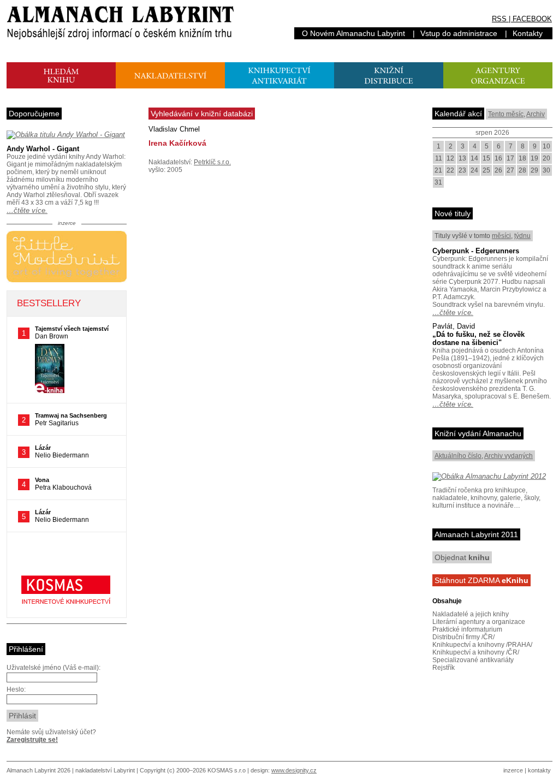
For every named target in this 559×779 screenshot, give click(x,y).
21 (438, 170)
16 (498, 158)
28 (522, 170)
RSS (499, 19)
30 (546, 170)
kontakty (539, 770)
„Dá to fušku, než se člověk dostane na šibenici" (478, 338)
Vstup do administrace (458, 33)
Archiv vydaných (508, 456)
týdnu (522, 236)
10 (546, 146)
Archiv (535, 114)
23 (462, 170)
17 (510, 158)
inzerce (513, 770)
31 (438, 182)
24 (474, 170)
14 (474, 158)
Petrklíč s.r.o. (212, 162)
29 (534, 170)
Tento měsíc (506, 114)
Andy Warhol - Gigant (43, 149)
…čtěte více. (27, 210)
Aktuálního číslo (458, 456)
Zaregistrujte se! (32, 740)
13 (462, 158)
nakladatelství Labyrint (105, 770)
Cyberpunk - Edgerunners (475, 251)
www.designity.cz (294, 770)
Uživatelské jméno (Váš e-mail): (53, 667)
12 (450, 158)
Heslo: (16, 689)
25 (486, 170)
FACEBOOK (532, 19)
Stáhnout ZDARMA (481, 580)
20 (546, 158)
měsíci (501, 236)
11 (438, 158)
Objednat (462, 557)
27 (510, 170)
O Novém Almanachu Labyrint (353, 33)
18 (522, 158)
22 (450, 170)
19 (534, 158)
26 (498, 170)
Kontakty (528, 33)
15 (486, 158)
